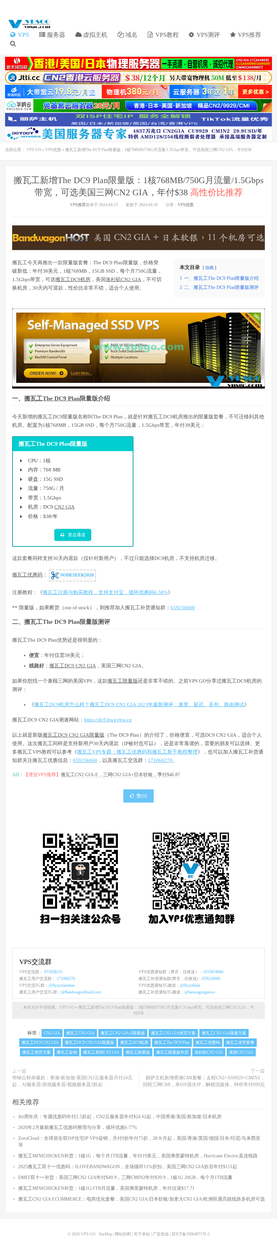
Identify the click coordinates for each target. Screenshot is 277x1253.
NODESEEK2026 (76, 575)
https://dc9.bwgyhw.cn (108, 719)
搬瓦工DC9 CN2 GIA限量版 (73, 735)
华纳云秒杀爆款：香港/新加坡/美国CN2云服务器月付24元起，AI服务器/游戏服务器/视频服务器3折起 (72, 1081)
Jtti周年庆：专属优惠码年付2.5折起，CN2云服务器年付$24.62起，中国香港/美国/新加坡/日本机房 (120, 1116)
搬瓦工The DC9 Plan (52, 398)
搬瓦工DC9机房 (73, 279)
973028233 (53, 971)
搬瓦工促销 (67, 1052)
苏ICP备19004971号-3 (191, 1234)
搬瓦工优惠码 (27, 575)
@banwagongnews (199, 992)
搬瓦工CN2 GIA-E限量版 (123, 1033)
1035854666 (213, 971)
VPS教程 (166, 34)
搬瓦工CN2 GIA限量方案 (224, 1033)
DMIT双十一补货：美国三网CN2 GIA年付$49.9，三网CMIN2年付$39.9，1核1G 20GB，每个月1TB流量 (125, 1177)
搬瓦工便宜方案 (36, 1052)
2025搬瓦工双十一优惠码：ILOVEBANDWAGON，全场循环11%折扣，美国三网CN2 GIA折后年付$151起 (127, 1166)
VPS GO (28, 24)
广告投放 (161, 1234)
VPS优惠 (53, 149)
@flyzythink (190, 985)
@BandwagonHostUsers (81, 992)
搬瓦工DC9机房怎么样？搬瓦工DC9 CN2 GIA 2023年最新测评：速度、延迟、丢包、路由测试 (139, 704)
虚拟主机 (94, 34)
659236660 (183, 607)
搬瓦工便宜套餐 (240, 1042)
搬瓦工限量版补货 (172, 1052)
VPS (22, 34)
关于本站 (142, 1234)
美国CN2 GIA (241, 1052)
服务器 (55, 34)
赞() (141, 796)
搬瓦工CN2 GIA (80, 1033)
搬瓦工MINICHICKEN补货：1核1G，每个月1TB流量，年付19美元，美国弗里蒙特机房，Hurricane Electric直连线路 (138, 1155)
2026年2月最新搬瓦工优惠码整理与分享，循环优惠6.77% (77, 1127)
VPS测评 (207, 34)
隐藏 (209, 267)
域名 (130, 34)
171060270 (160, 760)
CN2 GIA (64, 507)
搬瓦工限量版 (122, 681)
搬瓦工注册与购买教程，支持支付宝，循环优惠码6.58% (105, 592)
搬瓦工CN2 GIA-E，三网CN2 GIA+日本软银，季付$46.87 (120, 774)
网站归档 (123, 1234)
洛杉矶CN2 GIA (123, 279)
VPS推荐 (248, 34)
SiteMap (105, 1234)
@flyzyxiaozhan (62, 985)
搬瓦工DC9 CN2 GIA (72, 665)
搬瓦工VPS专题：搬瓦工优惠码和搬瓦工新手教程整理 (137, 752)
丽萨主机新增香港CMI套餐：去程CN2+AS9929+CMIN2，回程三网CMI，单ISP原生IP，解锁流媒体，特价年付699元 (204, 1081)
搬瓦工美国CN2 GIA (101, 1052)
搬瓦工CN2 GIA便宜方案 (173, 1033)
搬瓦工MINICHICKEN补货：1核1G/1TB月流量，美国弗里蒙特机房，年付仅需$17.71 (106, 1188)
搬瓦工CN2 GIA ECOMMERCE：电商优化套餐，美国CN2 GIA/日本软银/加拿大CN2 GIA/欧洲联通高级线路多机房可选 (141, 1199)
